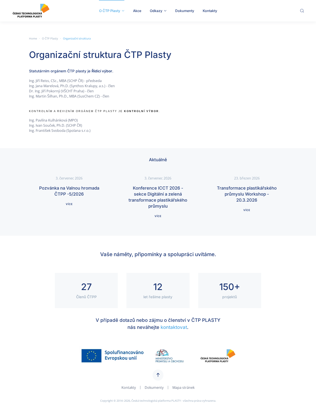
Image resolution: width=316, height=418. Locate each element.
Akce (137, 11)
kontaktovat (174, 327)
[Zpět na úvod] (31, 10)
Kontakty (210, 11)
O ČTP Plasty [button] (109, 11)
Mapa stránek (183, 387)
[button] (302, 10)
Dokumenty (184, 11)
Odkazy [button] (156, 11)
